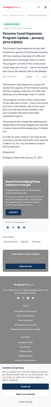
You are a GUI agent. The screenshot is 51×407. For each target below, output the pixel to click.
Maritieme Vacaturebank (25, 360)
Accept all (25, 386)
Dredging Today (25, 342)
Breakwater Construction (26, 325)
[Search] (39, 7)
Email (44, 77)
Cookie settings (26, 401)
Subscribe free (25, 266)
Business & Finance (17, 15)
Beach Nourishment (25, 316)
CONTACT (13, 212)
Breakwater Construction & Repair (25, 329)
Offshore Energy (25, 356)
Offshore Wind (25, 351)
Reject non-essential (25, 394)
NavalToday (25, 347)
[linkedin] (18, 227)
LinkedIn (29, 77)
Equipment (24, 242)
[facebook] (8, 227)
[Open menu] (45, 7)
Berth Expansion (25, 320)
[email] (24, 227)
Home (5, 15)
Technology (36, 242)
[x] (13, 227)
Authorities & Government (25, 311)
